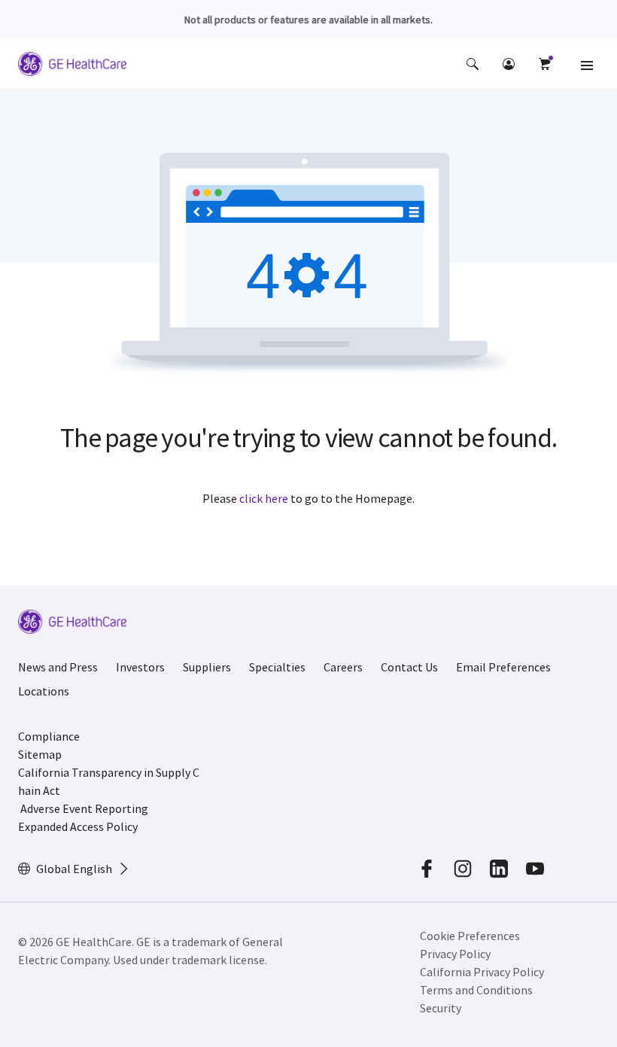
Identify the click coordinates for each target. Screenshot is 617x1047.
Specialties (277, 666)
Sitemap (40, 754)
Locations (43, 691)
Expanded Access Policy (78, 826)
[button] (473, 64)
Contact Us (409, 666)
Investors (140, 666)
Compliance (49, 736)
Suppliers (207, 666)
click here (263, 498)
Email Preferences (503, 666)
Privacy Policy (455, 953)
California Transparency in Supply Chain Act (108, 781)
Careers (343, 666)
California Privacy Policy (482, 971)
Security (440, 1007)
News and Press (58, 666)
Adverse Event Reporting (84, 808)
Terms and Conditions (476, 989)
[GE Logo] (72, 66)
